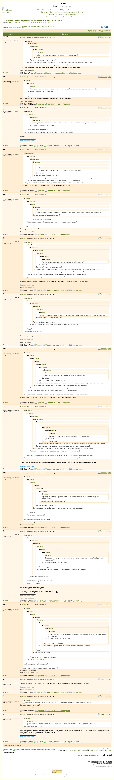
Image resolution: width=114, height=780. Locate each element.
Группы (64, 10)
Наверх (5, 73)
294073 (24, 77)
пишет (29, 41)
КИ (33, 101)
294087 (24, 714)
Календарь (73, 10)
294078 (24, 294)
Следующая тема (104, 31)
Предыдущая (92, 31)
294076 (24, 194)
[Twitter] (102, 26)
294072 (24, 37)
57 (35, 22)
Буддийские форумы (29, 27)
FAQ (39, 10)
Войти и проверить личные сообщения (64, 12)
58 (37, 22)
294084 (24, 679)
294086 (24, 696)
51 (23, 22)
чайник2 (36, 188)
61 (43, 22)
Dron (33, 70)
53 (27, 22)
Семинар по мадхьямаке (46, 27)
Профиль (46, 12)
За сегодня (63, 14)
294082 (24, 531)
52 (25, 22)
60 (41, 22)
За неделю (73, 14)
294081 (24, 473)
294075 (24, 149)
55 (31, 22)
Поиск (45, 10)
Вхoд (81, 12)
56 (33, 22)
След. (48, 22)
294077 (24, 238)
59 (39, 22)
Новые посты (53, 14)
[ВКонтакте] (107, 26)
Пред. (10, 22)
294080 (24, 406)
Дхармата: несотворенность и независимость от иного (33, 20)
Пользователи (54, 10)
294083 (24, 604)
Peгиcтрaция (84, 10)
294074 (24, 107)
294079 (24, 349)
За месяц (75, 16)
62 (45, 22)
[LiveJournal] (105, 26)
